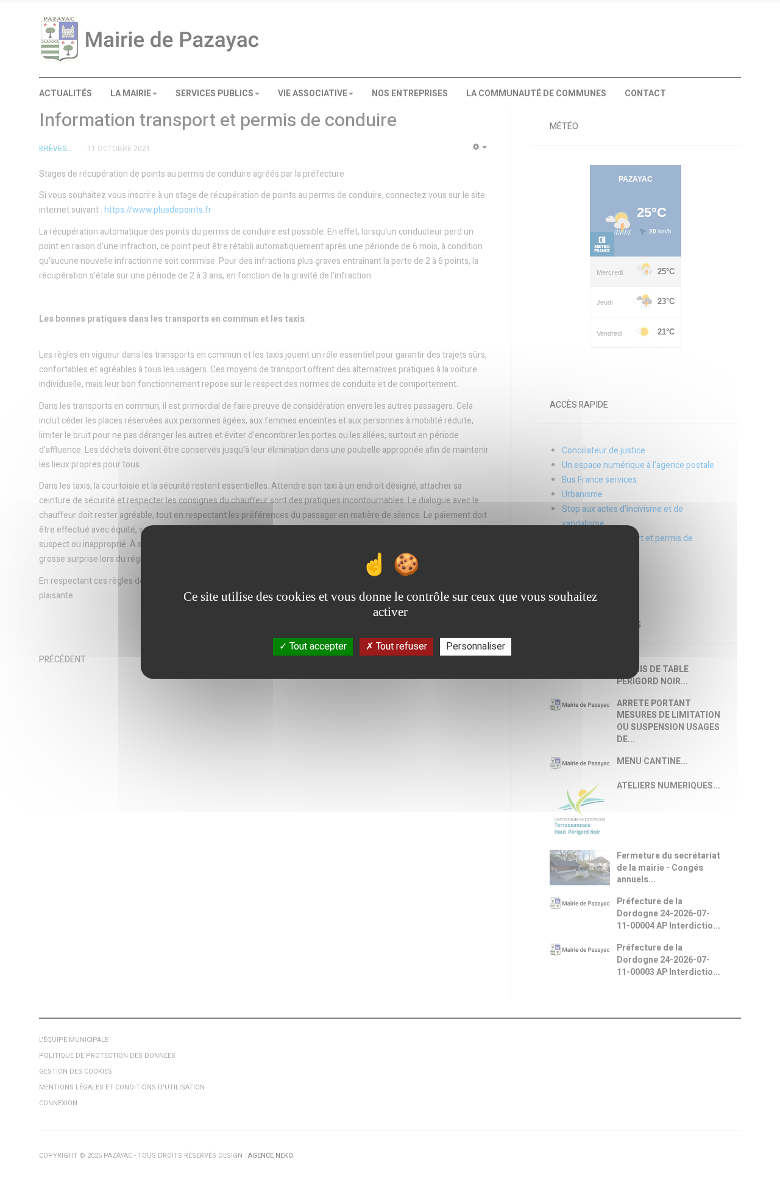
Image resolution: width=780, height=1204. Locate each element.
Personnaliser (475, 646)
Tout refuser (400, 646)
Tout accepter (317, 646)
